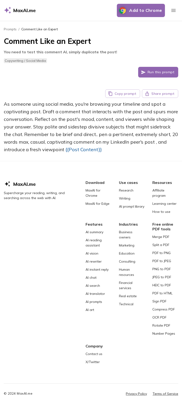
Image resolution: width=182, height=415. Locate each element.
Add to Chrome (145, 10)
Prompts (10, 29)
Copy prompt (125, 93)
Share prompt (162, 93)
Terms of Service (165, 394)
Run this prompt (161, 72)
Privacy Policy (136, 394)
